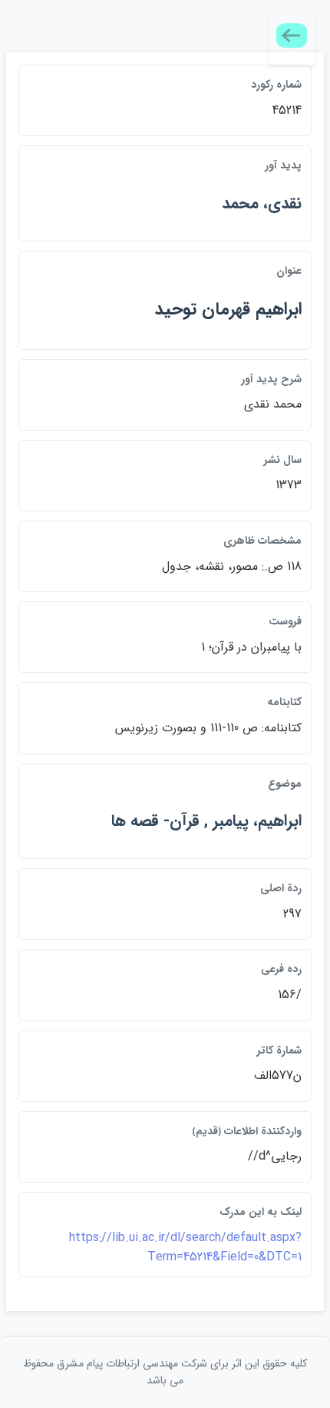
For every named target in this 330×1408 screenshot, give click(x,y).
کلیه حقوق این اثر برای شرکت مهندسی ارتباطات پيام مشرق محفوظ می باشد (165, 1372)
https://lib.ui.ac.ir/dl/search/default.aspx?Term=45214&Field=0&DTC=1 (185, 1247)
